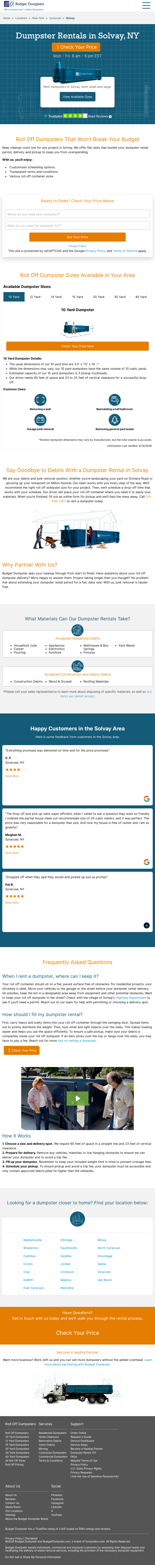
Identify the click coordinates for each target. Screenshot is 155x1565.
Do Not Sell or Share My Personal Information (33, 1557)
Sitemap (10, 1514)
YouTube (56, 1514)
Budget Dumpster (26, 1541)
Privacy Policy (77, 246)
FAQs (74, 1456)
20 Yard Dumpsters (17, 1448)
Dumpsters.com (95, 1541)
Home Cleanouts (49, 1436)
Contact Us (12, 1503)
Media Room (13, 1506)
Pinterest (56, 1495)
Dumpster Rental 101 (83, 1452)
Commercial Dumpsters (53, 1456)
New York (38, 18)
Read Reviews (98, 116)
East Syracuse (33, 1288)
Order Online (78, 1432)
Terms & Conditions (51, 1460)
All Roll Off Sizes (15, 1460)
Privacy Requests (81, 1472)
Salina (102, 1264)
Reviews (10, 1499)
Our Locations (13, 1510)
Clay (26, 1272)
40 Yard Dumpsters (17, 1456)
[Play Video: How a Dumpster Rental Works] (78, 1098)
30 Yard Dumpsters (17, 1452)
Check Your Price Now (77, 346)
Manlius (65, 1280)
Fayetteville (68, 1248)
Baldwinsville (32, 1240)
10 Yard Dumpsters (17, 1436)
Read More (12, 776)
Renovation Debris (50, 1440)
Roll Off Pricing (14, 1464)
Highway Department (131, 997)
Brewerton (30, 1248)
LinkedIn (56, 1506)
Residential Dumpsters (52, 1432)
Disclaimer (31, 1538)
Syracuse (55, 18)
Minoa (102, 1240)
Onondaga (105, 1256)
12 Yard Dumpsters (17, 1440)
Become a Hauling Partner (87, 1448)
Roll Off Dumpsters (17, 1432)
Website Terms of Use (84, 1460)
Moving (43, 1448)
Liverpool (67, 1272)
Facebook (57, 1499)
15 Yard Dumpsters (17, 1444)
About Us (11, 1495)
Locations (21, 18)
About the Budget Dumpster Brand (26, 1518)
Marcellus (67, 1288)
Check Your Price (78, 47)
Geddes (65, 1256)
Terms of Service (125, 251)
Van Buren (105, 1280)
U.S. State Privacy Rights (86, 1468)
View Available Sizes (77, 97)
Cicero (28, 1264)
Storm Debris (47, 1444)
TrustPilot (41, 1528)
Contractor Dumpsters (52, 1452)
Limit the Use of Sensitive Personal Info (95, 1476)
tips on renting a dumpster (77, 1040)
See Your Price (77, 237)
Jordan (65, 1264)
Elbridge (66, 1240)
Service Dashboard (82, 1440)
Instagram (57, 1503)
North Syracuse (109, 1248)
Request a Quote (81, 1436)
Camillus (29, 1256)
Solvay (70, 18)
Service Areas (79, 1444)
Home (6, 18)
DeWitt (28, 1280)
